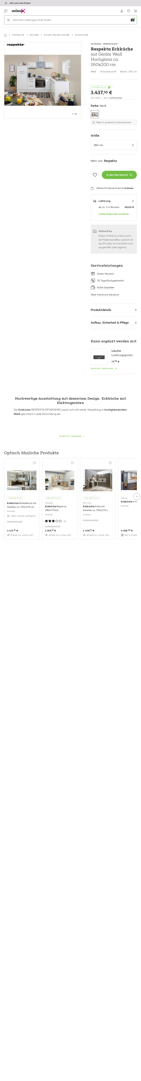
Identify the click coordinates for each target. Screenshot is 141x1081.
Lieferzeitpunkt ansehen (114, 214)
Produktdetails (101, 310)
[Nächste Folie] (136, 496)
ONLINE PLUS (99, 87)
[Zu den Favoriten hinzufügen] (95, 175)
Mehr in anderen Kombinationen (113, 122)
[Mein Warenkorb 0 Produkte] (135, 11)
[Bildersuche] (132, 20)
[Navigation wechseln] (6, 11)
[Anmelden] (121, 11)
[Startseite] (5, 35)
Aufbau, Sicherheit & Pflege (110, 322)
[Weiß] (95, 114)
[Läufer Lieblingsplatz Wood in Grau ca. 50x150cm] (99, 357)
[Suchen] (8, 20)
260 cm (98, 145)
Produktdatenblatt (15, 521)
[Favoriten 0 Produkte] (128, 11)
